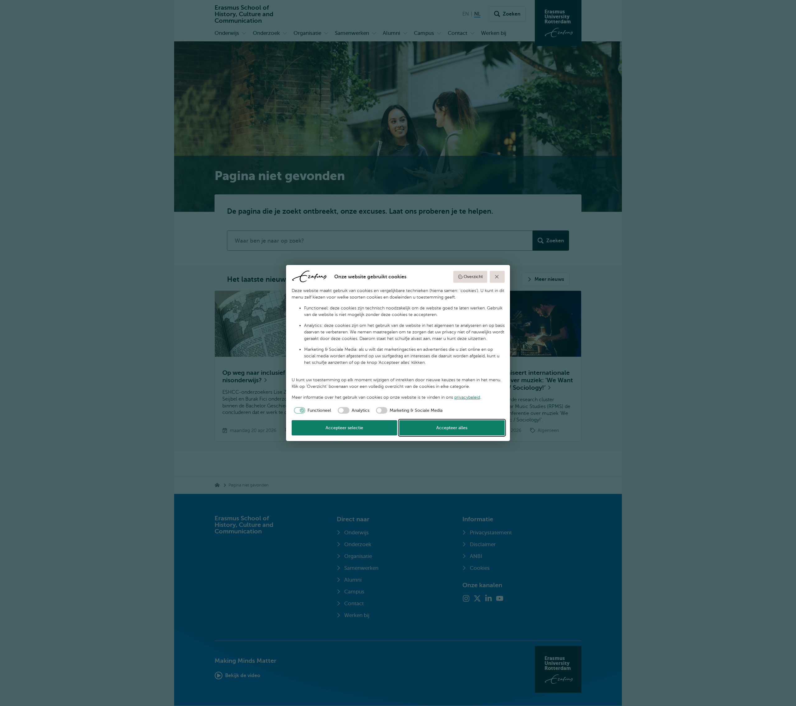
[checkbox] (311, 410)
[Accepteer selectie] (497, 277)
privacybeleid (467, 397)
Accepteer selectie (344, 427)
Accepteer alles (451, 427)
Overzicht (473, 276)
